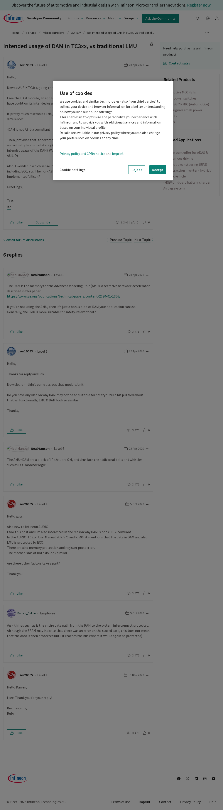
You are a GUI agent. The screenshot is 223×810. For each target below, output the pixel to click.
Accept (158, 169)
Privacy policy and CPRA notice (82, 153)
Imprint (118, 153)
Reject (137, 169)
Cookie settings (73, 169)
